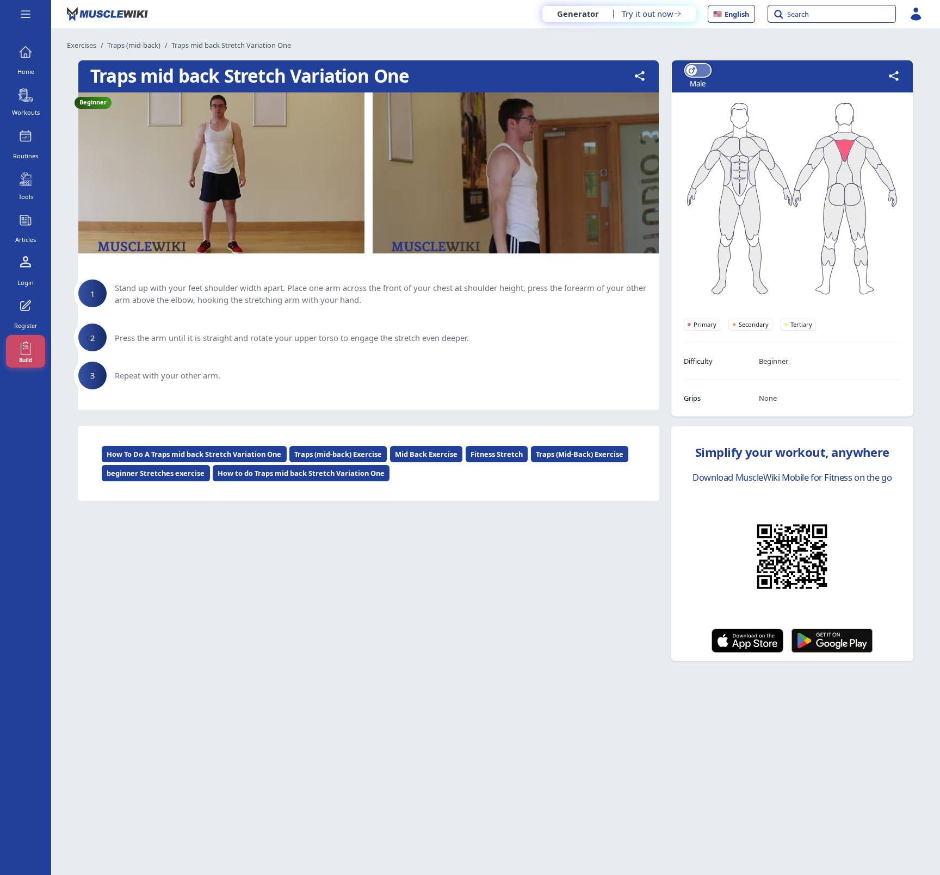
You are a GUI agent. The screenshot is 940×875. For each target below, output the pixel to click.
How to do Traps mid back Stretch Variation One (301, 473)
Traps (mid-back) (133, 45)
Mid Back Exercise (426, 454)
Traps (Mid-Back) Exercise (579, 454)
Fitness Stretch (497, 454)
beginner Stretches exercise (156, 473)
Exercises (81, 45)
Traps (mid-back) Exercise (338, 454)
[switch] (697, 70)
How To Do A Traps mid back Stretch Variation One (194, 454)
